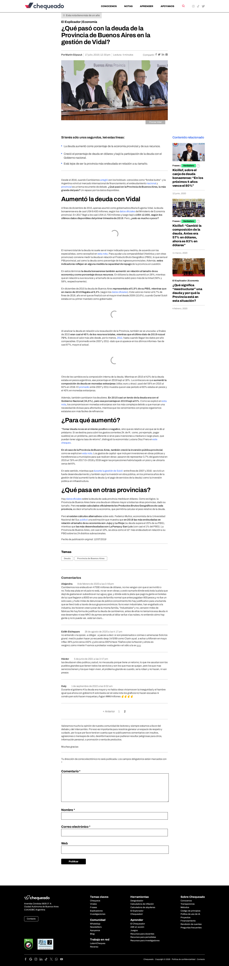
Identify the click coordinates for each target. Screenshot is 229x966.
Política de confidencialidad (183, 959)
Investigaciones (97, 914)
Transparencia (188, 904)
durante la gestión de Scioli (108, 470)
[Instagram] (37, 959)
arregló (104, 180)
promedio (84, 387)
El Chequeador (137, 924)
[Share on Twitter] (159, 54)
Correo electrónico (75, 826)
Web (64, 843)
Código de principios (190, 911)
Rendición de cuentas (191, 924)
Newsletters (96, 927)
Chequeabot (136, 914)
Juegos (134, 930)
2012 (119, 337)
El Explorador (136, 911)
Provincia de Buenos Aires (91, 558)
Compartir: (149, 55)
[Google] (31, 959)
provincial (66, 186)
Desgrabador (136, 901)
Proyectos (185, 917)
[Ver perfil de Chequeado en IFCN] (28, 944)
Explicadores (96, 911)
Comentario (70, 771)
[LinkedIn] (42, 959)
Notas (128, 6)
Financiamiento (188, 921)
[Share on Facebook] (156, 54)
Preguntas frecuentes (191, 927)
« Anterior (109, 711)
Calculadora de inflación (142, 904)
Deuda (67, 558)
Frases (176, 165)
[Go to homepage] (49, 6)
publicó (84, 519)
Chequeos (95, 901)
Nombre (68, 810)
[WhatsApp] (57, 959)
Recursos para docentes (142, 934)
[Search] (183, 6)
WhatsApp (95, 924)
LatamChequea (97, 943)
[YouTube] (61, 959)
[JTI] (45, 944)
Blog (92, 934)
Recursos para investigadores (145, 940)
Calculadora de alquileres (142, 907)
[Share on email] (166, 54)
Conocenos (109, 6)
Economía (89, 22)
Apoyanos (167, 6)
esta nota (103, 253)
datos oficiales (127, 211)
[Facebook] (26, 959)
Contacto (31, 919)
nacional (151, 183)
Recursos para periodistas (143, 937)
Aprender (146, 6)
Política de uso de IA (190, 914)
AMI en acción (137, 927)
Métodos (185, 907)
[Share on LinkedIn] (163, 54)
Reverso (94, 947)
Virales (93, 904)
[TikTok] (47, 959)
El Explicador (71, 22)
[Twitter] (52, 959)
